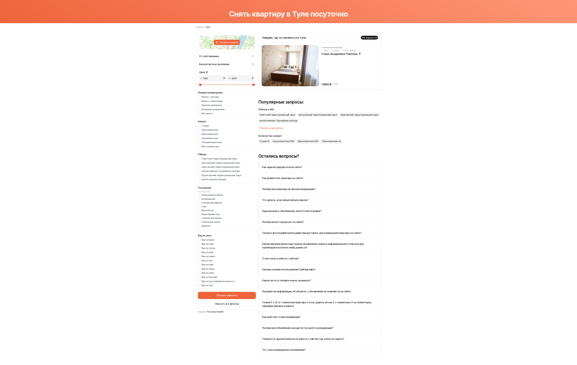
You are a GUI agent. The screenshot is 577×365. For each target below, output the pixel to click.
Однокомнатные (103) (284, 141)
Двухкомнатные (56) (308, 141)
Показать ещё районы (271, 128)
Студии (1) (264, 141)
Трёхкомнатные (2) (331, 141)
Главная (199, 27)
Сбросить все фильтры (227, 303)
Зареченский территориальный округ (359, 114)
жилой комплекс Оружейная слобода (278, 120)
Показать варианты (227, 295)
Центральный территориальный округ (317, 114)
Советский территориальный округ (277, 114)
